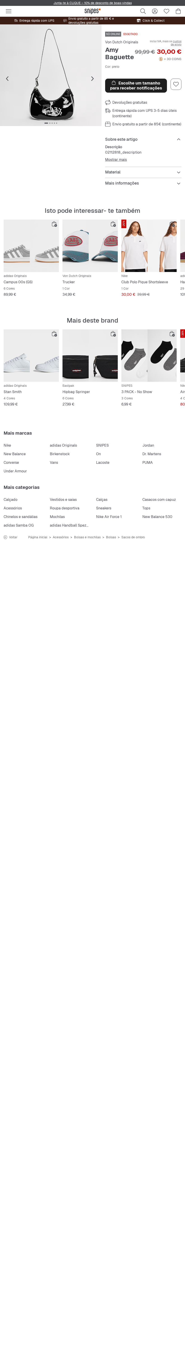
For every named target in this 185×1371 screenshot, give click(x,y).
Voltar (13, 537)
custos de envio (176, 43)
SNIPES (102, 445)
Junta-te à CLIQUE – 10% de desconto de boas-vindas (92, 3)
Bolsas (111, 537)
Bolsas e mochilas (87, 537)
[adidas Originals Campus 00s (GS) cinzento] (31, 246)
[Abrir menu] (9, 11)
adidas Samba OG (19, 525)
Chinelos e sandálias (20, 516)
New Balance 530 (157, 516)
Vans (54, 462)
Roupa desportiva (64, 508)
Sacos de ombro (133, 537)
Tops (146, 508)
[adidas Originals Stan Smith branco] (31, 355)
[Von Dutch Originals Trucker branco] (90, 246)
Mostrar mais (116, 160)
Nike (7, 445)
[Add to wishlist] (176, 84)
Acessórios (13, 508)
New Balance (15, 454)
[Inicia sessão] (155, 11)
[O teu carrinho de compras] (178, 11)
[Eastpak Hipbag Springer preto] (90, 355)
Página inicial (37, 537)
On (98, 454)
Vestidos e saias (63, 499)
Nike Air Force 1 (109, 516)
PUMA (147, 462)
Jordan (148, 445)
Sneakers (103, 508)
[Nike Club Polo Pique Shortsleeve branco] (149, 246)
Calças (101, 499)
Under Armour (15, 471)
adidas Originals (63, 445)
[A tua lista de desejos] (166, 11)
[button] (51, 75)
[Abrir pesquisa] (143, 11)
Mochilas (57, 516)
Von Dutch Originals (121, 42)
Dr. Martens (151, 454)
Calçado (10, 499)
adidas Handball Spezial (70, 525)
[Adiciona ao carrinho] (54, 224)
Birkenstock (60, 454)
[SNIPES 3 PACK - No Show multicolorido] (149, 355)
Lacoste (102, 462)
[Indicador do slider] (46, 123)
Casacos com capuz (159, 499)
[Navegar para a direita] (92, 78)
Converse (11, 462)
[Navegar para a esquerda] (7, 78)
